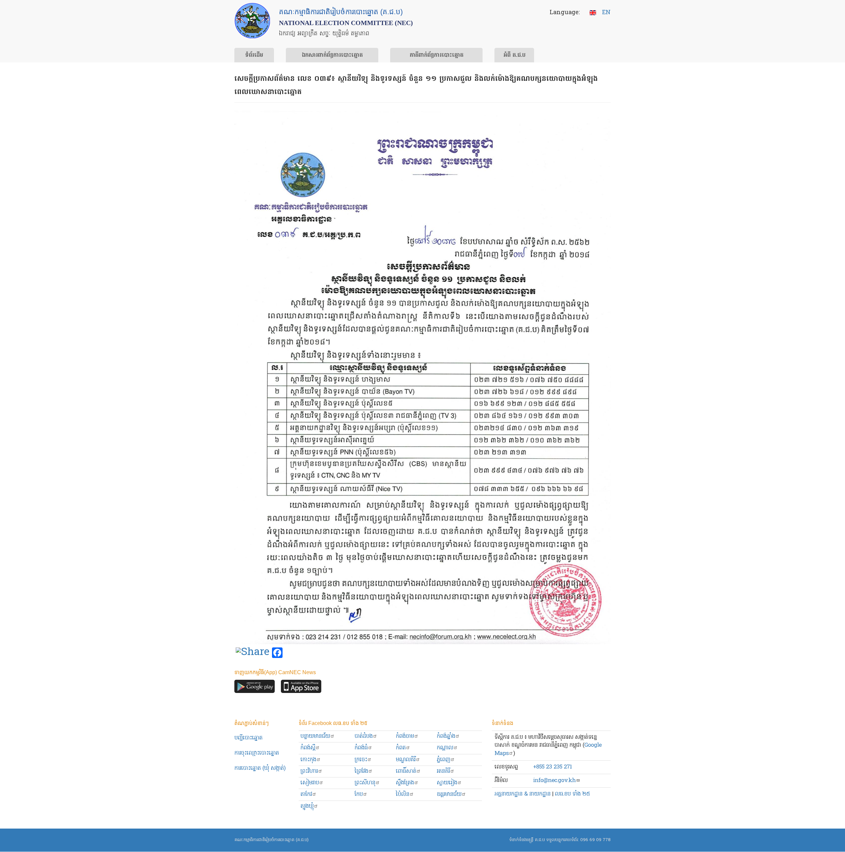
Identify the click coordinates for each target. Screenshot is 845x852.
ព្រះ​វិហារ (309, 771)
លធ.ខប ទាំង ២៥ (572, 794)
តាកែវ (306, 794)
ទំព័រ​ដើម (254, 55)
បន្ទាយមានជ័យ (315, 736)
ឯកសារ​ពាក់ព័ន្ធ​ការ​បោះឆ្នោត (332, 55)
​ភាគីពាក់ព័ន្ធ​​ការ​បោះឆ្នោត (436, 55)
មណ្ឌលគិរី (406, 760)
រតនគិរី (443, 771)
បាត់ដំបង (364, 736)
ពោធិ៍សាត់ (406, 771)
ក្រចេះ (361, 760)
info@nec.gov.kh (554, 780)
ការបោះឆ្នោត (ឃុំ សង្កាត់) (260, 768)
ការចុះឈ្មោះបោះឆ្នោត (256, 753)
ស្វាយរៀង (447, 783)
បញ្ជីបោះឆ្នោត (248, 738)
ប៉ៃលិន (402, 794)
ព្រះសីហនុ (365, 783)
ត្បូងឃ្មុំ (307, 806)
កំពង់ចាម (405, 736)
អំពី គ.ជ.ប (514, 55)
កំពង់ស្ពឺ (307, 748)
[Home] (252, 21)
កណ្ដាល (445, 748)
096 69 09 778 (595, 840)
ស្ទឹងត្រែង (405, 783)
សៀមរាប (309, 783)
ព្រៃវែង (361, 771)
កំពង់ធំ (361, 748)
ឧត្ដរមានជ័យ (449, 794)
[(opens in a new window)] (252, 653)
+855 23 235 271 (552, 767)
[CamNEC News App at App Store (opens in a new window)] (301, 688)
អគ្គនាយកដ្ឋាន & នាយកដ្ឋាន (522, 794)
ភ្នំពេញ (443, 760)
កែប (359, 794)
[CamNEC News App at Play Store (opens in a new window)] (254, 688)
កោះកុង (308, 760)
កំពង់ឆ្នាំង (446, 736)
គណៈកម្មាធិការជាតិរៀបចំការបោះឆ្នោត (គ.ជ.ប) (271, 840)
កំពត (401, 748)
